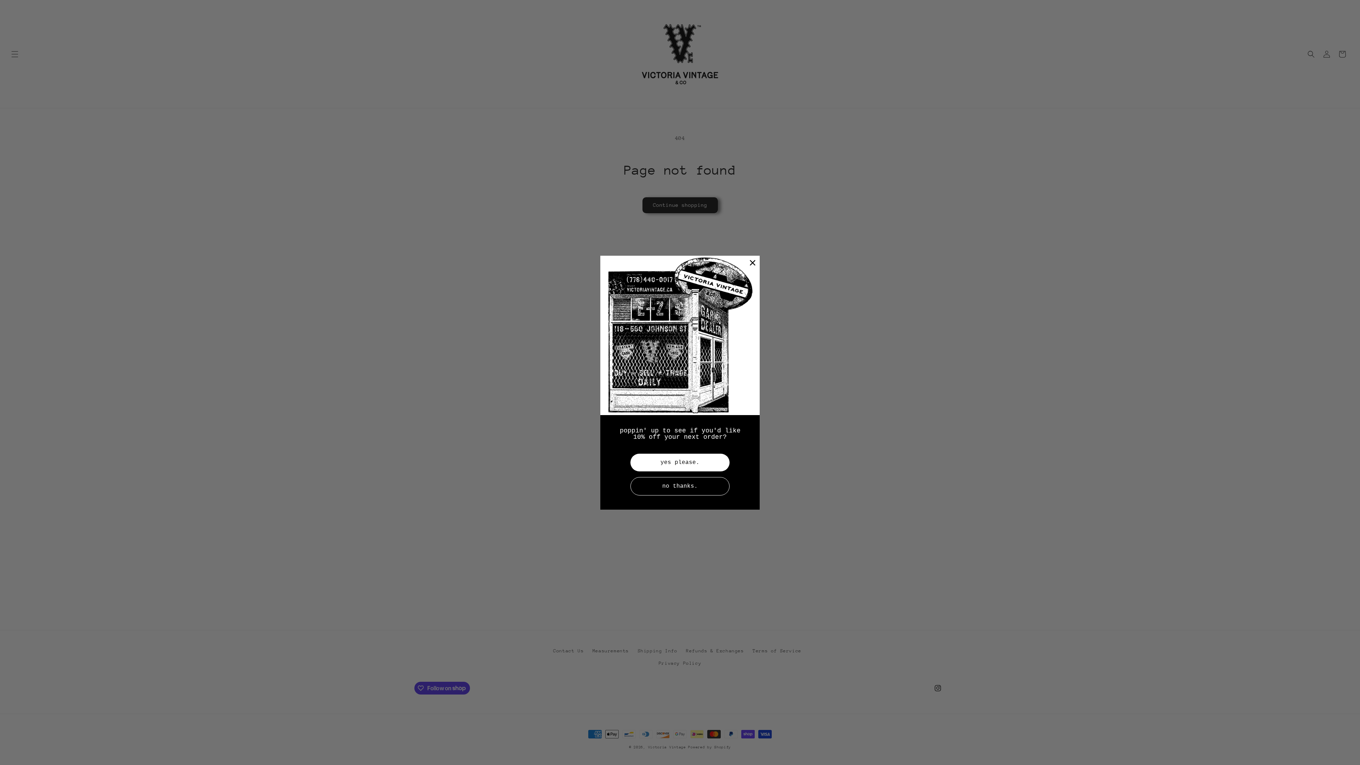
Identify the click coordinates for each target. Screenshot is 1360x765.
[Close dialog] (752, 262)
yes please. (680, 462)
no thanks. (680, 486)
